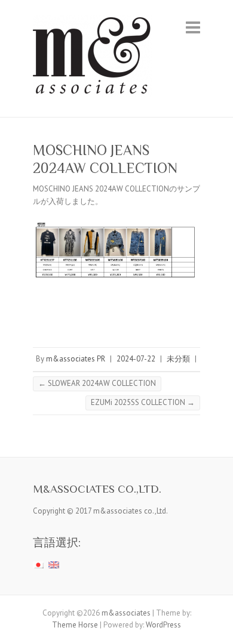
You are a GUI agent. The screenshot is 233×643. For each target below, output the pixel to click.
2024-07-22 (135, 359)
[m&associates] (92, 58)
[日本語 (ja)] (38, 564)
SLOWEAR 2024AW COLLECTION (97, 383)
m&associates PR (75, 359)
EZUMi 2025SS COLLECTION (143, 402)
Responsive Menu (193, 27)
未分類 (178, 359)
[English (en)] (53, 564)
